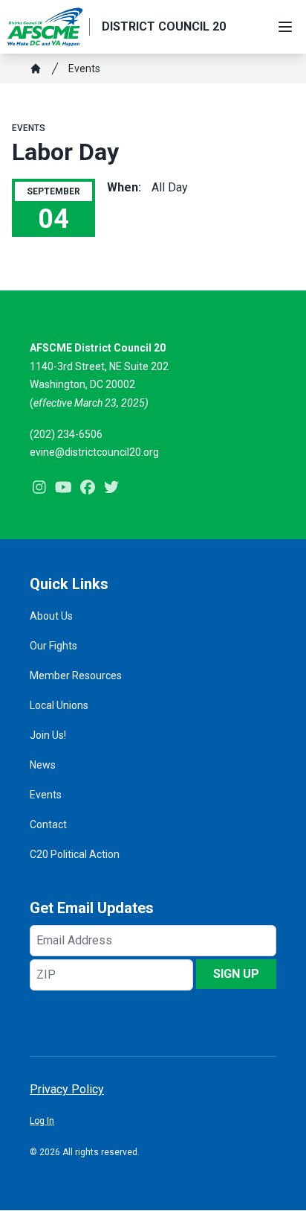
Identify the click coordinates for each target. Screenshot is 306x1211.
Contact (48, 824)
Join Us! (48, 735)
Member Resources (76, 675)
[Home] (36, 68)
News (43, 765)
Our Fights (53, 646)
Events (84, 68)
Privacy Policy (67, 1089)
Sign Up (236, 974)
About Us (51, 616)
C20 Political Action (75, 854)
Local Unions (59, 705)
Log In (42, 1121)
